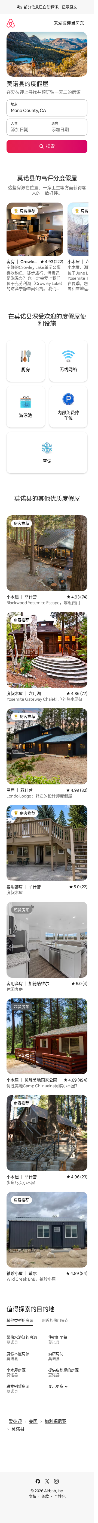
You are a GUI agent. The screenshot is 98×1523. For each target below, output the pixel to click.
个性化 (60, 1496)
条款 (45, 1496)
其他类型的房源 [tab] (20, 1320)
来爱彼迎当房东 (69, 23)
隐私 (32, 1496)
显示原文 (69, 7)
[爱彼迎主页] (11, 23)
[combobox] (47, 110)
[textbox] (26, 129)
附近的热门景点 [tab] (55, 1320)
